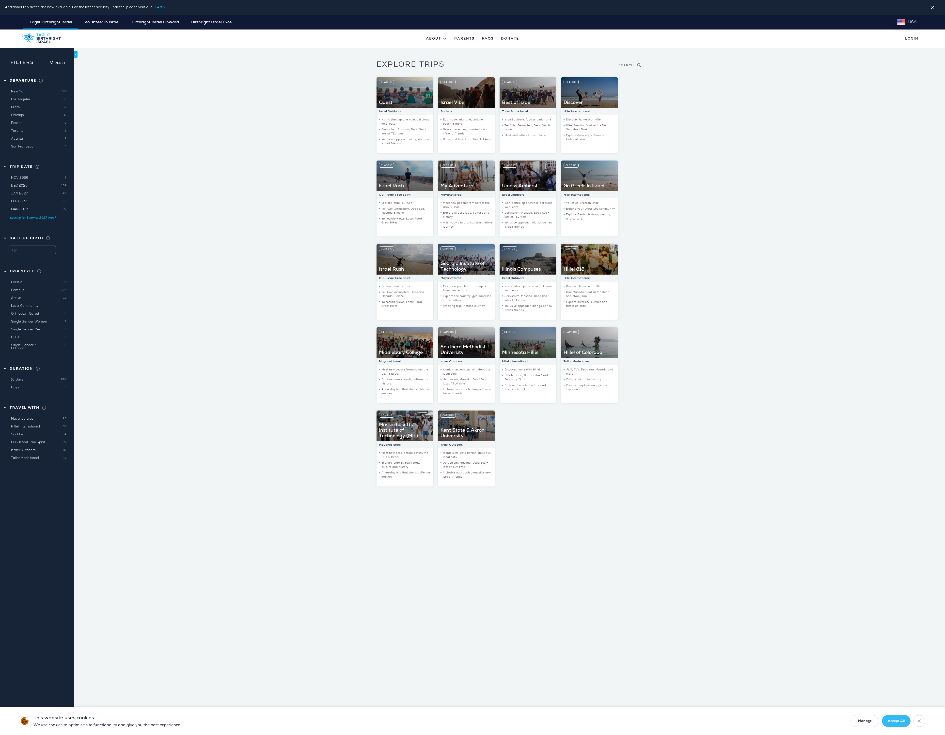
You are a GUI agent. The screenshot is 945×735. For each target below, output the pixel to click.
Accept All (896, 721)
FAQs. (160, 7)
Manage (865, 721)
